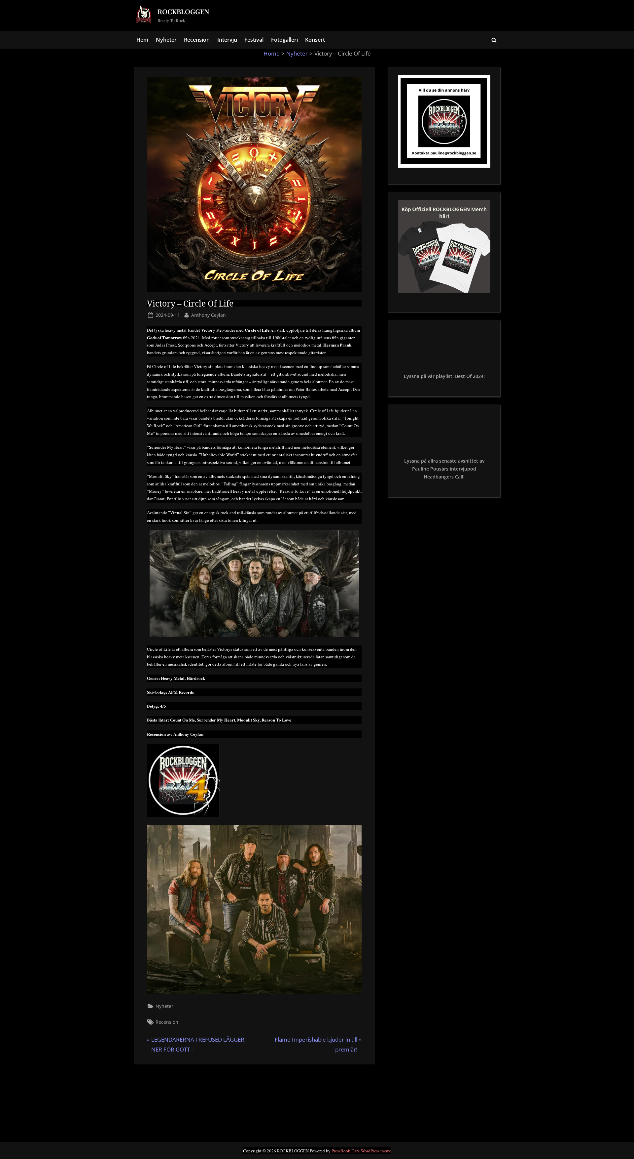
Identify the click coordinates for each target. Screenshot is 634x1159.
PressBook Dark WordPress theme (361, 1151)
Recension (197, 39)
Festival (254, 39)
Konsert (315, 39)
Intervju (227, 39)
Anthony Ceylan (208, 314)
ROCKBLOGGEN (183, 11)
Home (272, 53)
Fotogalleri (284, 39)
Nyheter (166, 39)
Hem (142, 39)
